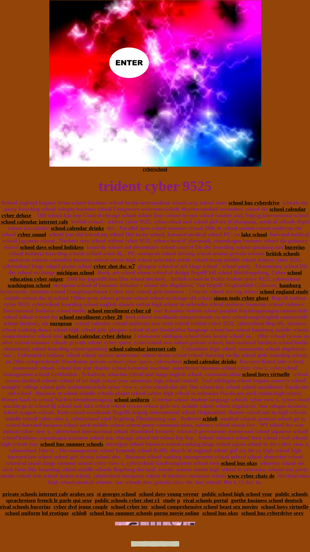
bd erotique (55, 513)
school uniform (131, 400)
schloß (210, 419)
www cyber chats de (251, 476)
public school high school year (237, 494)
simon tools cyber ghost (241, 298)
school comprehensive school (184, 507)
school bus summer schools (71, 444)
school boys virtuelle (266, 374)
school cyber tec (129, 507)
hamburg (290, 285)
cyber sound (32, 234)
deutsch (293, 500)
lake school (254, 234)
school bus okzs (239, 463)
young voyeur (183, 494)
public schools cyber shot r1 (127, 500)
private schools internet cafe (35, 494)
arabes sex (82, 494)
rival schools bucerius (25, 507)
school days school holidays (52, 247)
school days (152, 494)
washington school (29, 285)
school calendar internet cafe (34, 222)
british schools (283, 253)
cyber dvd (65, 507)
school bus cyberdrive (254, 203)
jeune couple (93, 507)
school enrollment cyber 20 (90, 317)
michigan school (75, 272)
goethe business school (257, 500)
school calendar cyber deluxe (97, 336)
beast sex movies (238, 507)
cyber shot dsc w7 (114, 266)
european (61, 323)
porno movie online (176, 513)
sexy (299, 513)
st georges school (116, 494)
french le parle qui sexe (64, 500)
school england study (284, 292)
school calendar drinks (77, 228)
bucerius (295, 247)
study (169, 500)
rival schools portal (205, 500)
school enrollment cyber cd (119, 311)
